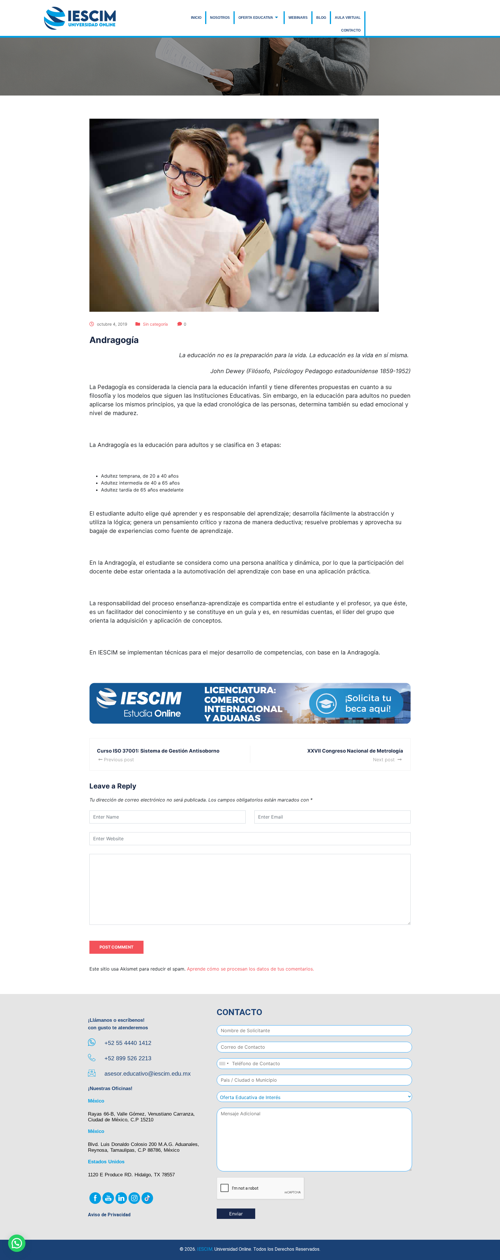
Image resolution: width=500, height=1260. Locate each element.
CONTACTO (351, 30)
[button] (16, 1243)
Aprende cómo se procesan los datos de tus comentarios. (250, 969)
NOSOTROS (220, 18)
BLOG (321, 18)
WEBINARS (298, 18)
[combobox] (223, 1064)
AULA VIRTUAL (348, 18)
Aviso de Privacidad (109, 1214)
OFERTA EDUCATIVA (255, 18)
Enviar (236, 1214)
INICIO (196, 18)
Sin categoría (155, 324)
